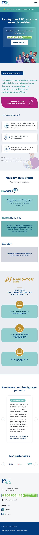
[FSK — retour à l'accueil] (5, 3)
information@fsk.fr (19, 42)
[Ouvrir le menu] (36, 3)
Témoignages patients (8, 530)
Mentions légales (22, 530)
